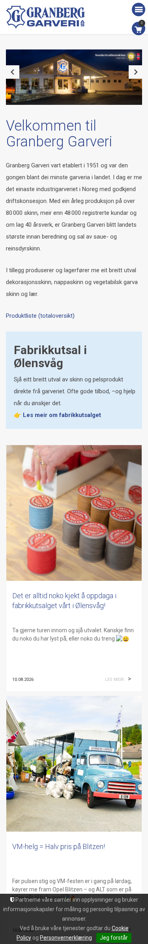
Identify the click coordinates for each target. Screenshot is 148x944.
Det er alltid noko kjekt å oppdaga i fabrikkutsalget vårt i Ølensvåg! (64, 600)
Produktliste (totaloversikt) (40, 315)
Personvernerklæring (66, 938)
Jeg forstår (114, 938)
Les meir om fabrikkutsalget (62, 415)
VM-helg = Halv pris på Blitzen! (58, 846)
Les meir (114, 679)
